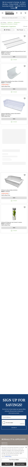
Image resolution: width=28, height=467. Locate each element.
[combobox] (20, 30)
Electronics (5, 445)
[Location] (17, 13)
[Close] (26, 447)
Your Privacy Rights (14, 459)
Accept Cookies (20, 464)
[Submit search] (24, 17)
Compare (15, 59)
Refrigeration (17, 22)
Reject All (7, 464)
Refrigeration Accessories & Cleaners (9, 24)
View (14, 56)
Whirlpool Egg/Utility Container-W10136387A (10, 113)
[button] (2, 13)
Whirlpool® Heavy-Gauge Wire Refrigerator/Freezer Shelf (13, 51)
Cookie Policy (8, 456)
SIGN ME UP (14, 427)
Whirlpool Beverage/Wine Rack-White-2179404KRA (12, 81)
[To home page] (9, 13)
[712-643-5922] (21, 13)
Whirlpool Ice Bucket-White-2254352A (9, 190)
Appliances (10, 22)
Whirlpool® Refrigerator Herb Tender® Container (11, 222)
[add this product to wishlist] (25, 36)
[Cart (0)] (25, 13)
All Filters (8, 29)
